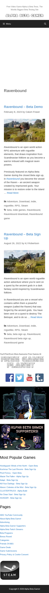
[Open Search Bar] (45, 24)
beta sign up (19, 334)
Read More (13, 193)
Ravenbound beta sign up (17, 338)
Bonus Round (6, 536)
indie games (19, 210)
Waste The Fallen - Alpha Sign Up (14, 476)
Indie (33, 201)
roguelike (8, 205)
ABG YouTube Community (11, 515)
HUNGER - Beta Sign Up (11, 498)
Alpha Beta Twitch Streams (11, 529)
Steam (24, 205)
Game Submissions (8, 551)
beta (9, 210)
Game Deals (5, 547)
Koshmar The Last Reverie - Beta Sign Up (18, 469)
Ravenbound (33, 210)
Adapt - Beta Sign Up (9, 480)
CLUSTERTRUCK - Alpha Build (13, 491)
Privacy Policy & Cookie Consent (14, 554)
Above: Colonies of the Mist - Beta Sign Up (18, 487)
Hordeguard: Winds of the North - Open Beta (19, 466)
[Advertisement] (24, 56)
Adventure (12, 201)
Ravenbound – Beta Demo (23, 107)
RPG (17, 205)
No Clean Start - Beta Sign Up (12, 494)
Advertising (5, 522)
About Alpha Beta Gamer (10, 519)
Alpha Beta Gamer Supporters (13, 526)
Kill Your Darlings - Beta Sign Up (13, 483)
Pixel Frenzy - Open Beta (11, 473)
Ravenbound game (14, 342)
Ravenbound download (16, 214)
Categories (4, 540)
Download (24, 201)
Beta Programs (6, 533)
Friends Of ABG (7, 544)
